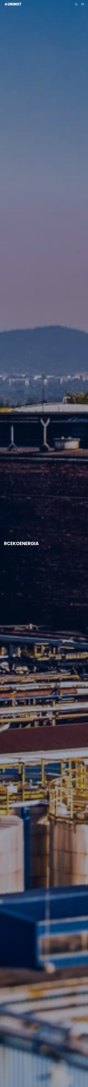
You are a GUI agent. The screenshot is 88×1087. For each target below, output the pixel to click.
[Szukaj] (76, 4)
